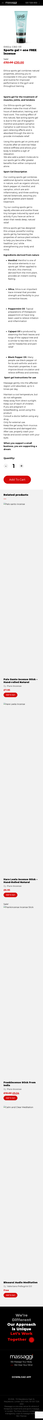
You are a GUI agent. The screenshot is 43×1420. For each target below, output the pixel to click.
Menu (3, 2)
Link (7, 1413)
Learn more (32, 1339)
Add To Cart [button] (10, 695)
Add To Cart (17, 479)
